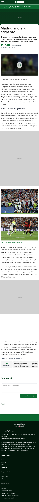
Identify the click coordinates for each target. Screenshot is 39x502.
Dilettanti (4, 467)
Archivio (3, 488)
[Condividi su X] (8, 45)
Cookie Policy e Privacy (8, 493)
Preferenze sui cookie (7, 498)
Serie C (3, 464)
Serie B (3, 462)
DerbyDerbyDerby (7, 7)
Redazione (4, 476)
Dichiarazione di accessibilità (10, 495)
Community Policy (6, 491)
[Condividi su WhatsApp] (2, 45)
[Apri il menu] (2, 2)
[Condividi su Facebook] (5, 45)
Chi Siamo (4, 479)
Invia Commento (29, 396)
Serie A (3, 460)
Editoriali (20, 7)
